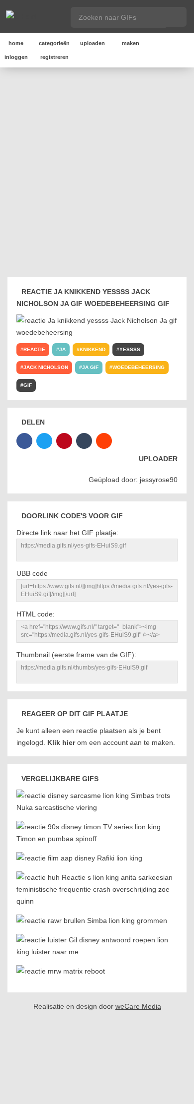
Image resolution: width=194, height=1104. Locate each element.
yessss (129, 349)
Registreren (54, 57)
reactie (34, 349)
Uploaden (92, 43)
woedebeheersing (138, 367)
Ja (62, 349)
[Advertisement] (97, 174)
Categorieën (54, 43)
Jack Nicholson (45, 367)
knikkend (92, 349)
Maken (130, 43)
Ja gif (90, 367)
